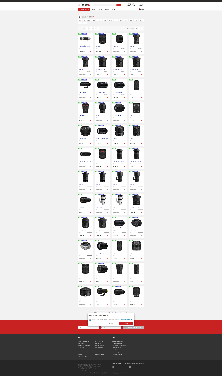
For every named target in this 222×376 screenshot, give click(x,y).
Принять (126, 323)
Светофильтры (81, 350)
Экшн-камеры (81, 343)
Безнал (113, 9)
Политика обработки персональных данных (119, 352)
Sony (121, 20)
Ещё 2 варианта (106, 71)
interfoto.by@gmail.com (93, 0)
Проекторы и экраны (82, 356)
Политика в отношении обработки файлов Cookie (119, 345)
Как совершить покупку (117, 343)
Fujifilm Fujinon (87, 20)
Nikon (93, 20)
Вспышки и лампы (98, 343)
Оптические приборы (99, 350)
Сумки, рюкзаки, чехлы (83, 349)
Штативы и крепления (99, 345)
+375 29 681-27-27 (130, 4)
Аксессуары (80, 354)
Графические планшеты (100, 354)
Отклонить (96, 323)
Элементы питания (82, 352)
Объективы (97, 339)
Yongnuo (141, 20)
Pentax (104, 20)
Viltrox (135, 20)
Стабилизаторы (81, 347)
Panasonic (99, 20)
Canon (80, 20)
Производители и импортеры (118, 349)
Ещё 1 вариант (123, 48)
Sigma (116, 20)
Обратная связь (141, 0)
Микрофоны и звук (99, 347)
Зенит (84, 23)
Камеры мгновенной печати (84, 345)
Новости (94, 9)
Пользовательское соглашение (118, 354)
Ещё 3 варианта (123, 232)
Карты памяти (98, 349)
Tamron (125, 20)
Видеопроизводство (99, 341)
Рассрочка (107, 9)
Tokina (130, 20)
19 (120, 312)
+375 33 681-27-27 (130, 5)
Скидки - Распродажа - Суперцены (119, 339)
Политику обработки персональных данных (104, 330)
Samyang (110, 20)
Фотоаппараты (81, 339)
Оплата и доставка (133, 0)
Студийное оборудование (83, 341)
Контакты (127, 0)
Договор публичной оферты (118, 350)
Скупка (100, 9)
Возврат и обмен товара (117, 347)
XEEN (80, 23)
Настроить (111, 323)
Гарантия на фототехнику (117, 341)
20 (123, 312)
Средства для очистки (99, 352)
